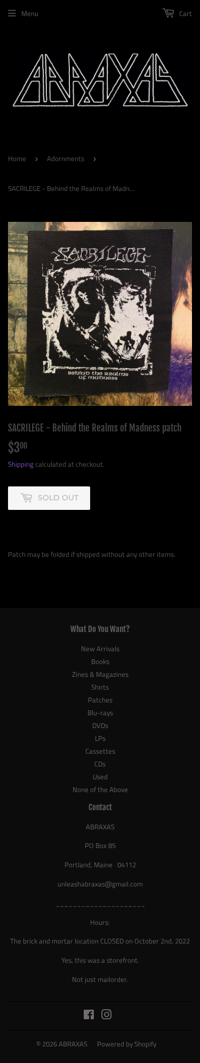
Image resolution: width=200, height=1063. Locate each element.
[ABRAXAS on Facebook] (88, 1016)
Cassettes (100, 751)
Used (100, 776)
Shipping (21, 464)
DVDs (100, 725)
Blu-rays (100, 712)
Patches (100, 699)
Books (100, 661)
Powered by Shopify (126, 1043)
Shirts (100, 687)
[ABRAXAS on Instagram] (106, 1016)
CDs (100, 763)
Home (17, 158)
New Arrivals (100, 648)
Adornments (65, 158)
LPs (100, 738)
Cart (185, 13)
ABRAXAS (73, 1043)
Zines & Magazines (100, 674)
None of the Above (100, 789)
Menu (29, 13)
